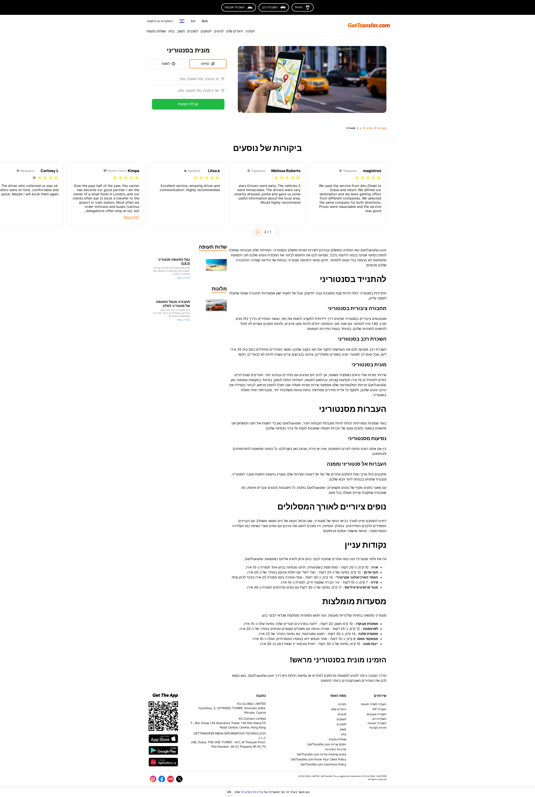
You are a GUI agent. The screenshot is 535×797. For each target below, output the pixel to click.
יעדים (370, 128)
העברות (381, 128)
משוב (181, 31)
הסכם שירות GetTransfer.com (326, 744)
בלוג (171, 31)
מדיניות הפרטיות (252, 792)
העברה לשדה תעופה (373, 704)
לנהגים (219, 31)
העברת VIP (379, 709)
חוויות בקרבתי (377, 727)
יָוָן (361, 128)
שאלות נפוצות (156, 31)
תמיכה (250, 31)
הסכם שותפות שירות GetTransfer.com (321, 754)
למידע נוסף (183, 277)
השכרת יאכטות (377, 723)
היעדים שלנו (234, 31)
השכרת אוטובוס (376, 714)
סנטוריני (350, 128)
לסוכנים (192, 31)
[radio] (378, 177)
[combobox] (185, 80)
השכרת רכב (379, 718)
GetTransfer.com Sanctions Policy (323, 764)
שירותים (380, 696)
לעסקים (206, 31)
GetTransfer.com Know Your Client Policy (318, 759)
